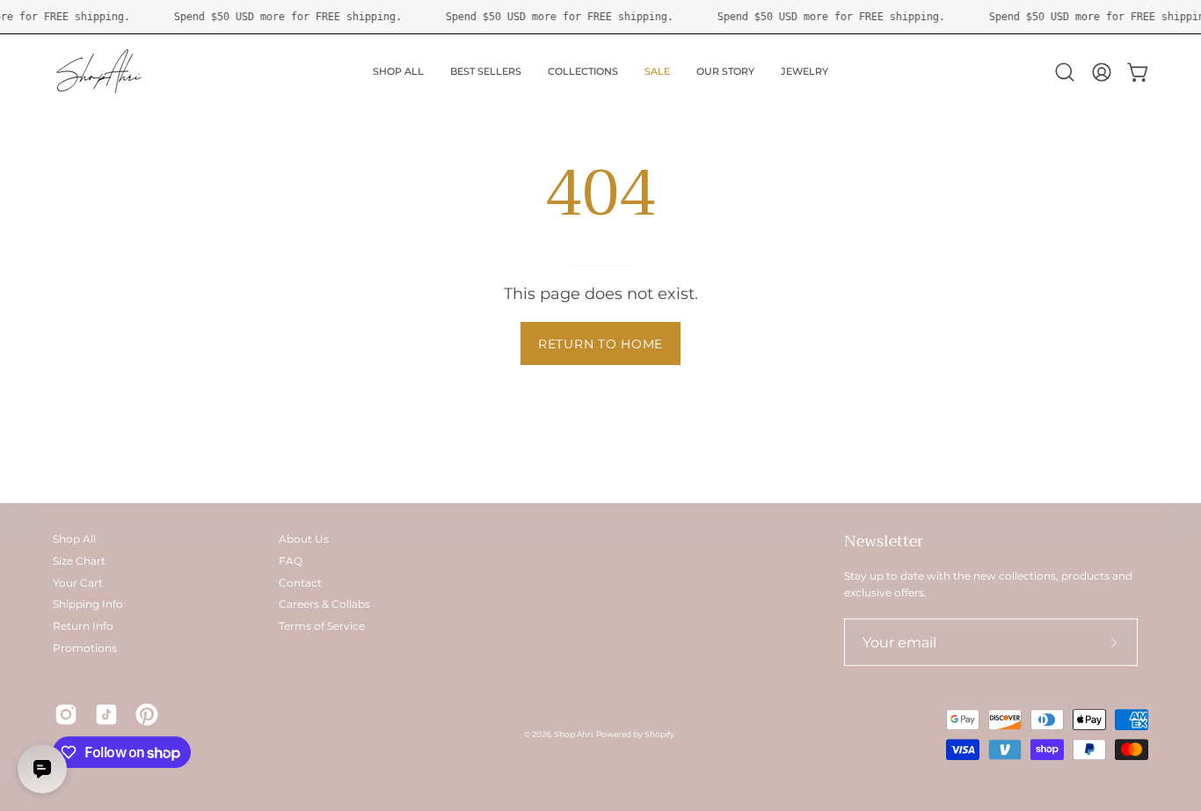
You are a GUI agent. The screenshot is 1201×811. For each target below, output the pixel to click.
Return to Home (600, 344)
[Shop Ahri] (101, 72)
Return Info (83, 625)
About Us (304, 538)
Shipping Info (88, 603)
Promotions (85, 647)
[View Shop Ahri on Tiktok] (106, 715)
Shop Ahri (573, 735)
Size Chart (79, 560)
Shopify (659, 735)
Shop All (74, 538)
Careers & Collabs (324, 603)
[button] (1064, 72)
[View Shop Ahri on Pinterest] (147, 715)
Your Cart (78, 582)
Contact (300, 582)
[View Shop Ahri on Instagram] (66, 715)
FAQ (290, 560)
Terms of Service (322, 625)
